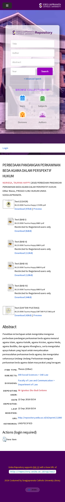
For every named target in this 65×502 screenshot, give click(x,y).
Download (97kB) (23, 208)
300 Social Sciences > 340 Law (33, 374)
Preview (37, 208)
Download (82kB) (23, 230)
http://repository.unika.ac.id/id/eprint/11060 (40, 417)
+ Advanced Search (32, 78)
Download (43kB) (23, 315)
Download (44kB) (23, 297)
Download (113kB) (23, 253)
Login (5, 148)
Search (44, 71)
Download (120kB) (23, 275)
